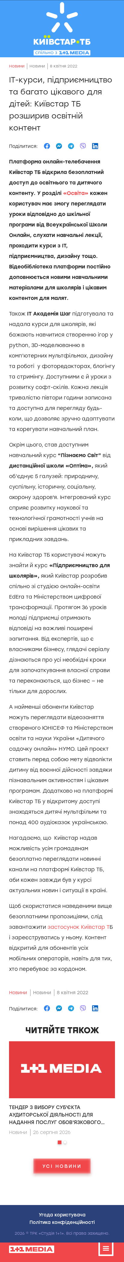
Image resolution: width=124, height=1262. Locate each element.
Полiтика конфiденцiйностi (62, 1222)
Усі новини (62, 1166)
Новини (16, 66)
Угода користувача (62, 1214)
